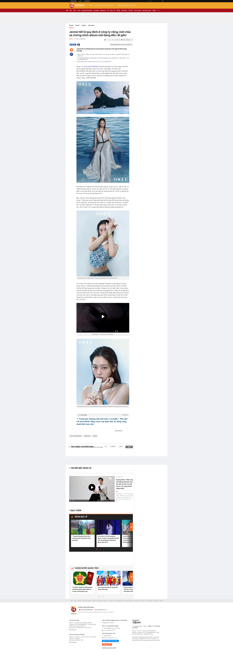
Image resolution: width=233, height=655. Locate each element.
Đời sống (96, 10)
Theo (103, 415)
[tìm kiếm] (163, 1)
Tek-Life (143, 600)
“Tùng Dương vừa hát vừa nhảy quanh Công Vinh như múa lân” (81, 538)
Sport (94, 600)
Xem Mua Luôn (146, 10)
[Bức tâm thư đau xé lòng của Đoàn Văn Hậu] (109, 578)
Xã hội (118, 10)
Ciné (74, 10)
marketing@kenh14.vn (110, 630)
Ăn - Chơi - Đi (111, 10)
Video (154, 10)
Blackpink (87, 436)
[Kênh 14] (74, 610)
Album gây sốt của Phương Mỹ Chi (104, 5)
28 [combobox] (105, 446)
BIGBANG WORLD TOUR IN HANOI (127, 5)
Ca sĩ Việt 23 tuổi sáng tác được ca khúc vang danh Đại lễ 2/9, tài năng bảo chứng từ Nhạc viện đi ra (108, 539)
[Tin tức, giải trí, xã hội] (78, 5)
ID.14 (80, 1)
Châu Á (83, 25)
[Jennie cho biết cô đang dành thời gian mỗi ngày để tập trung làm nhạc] (102, 243)
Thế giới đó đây (129, 600)
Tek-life (130, 10)
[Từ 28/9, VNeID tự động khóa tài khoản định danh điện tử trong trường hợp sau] (83, 578)
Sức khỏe (124, 10)
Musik (79, 10)
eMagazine (74, 1)
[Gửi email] (78, 45)
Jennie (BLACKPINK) (91, 66)
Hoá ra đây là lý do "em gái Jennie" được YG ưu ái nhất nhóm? (94, 61)
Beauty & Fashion (87, 10)
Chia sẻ (73, 44)
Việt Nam (91, 25)
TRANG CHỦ (67, 10)
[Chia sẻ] (71, 54)
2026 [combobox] (120, 446)
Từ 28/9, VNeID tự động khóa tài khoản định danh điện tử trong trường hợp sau (82, 589)
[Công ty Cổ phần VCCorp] (136, 622)
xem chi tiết (106, 644)
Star (70, 10)
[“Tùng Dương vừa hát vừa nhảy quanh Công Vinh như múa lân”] (83, 527)
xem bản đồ (73, 629)
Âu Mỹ (77, 25)
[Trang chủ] (71, 50)
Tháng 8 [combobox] (112, 446)
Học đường (137, 10)
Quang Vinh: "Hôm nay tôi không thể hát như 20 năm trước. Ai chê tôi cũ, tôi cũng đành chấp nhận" (124, 484)
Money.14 (103, 10)
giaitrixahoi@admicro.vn (110, 637)
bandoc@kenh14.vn (101, 609)
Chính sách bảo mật (109, 648)
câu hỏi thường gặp (87, 609)
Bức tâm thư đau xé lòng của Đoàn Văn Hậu (108, 588)
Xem (129, 447)
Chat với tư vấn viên (111, 641)
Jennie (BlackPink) (76, 436)
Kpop (95, 436)
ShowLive (87, 1)
